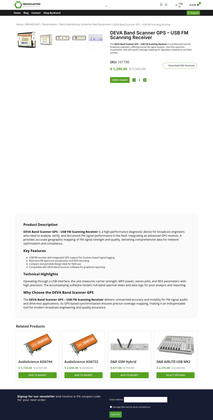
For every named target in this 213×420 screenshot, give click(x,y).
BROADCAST (32, 24)
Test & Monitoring (69, 24)
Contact (36, 12)
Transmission (49, 24)
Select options (175, 375)
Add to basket (120, 80)
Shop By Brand (51, 12)
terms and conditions (137, 407)
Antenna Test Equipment (96, 24)
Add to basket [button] (38, 375)
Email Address (116, 399)
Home (17, 12)
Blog (26, 12)
